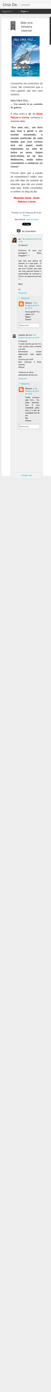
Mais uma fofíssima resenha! (27, 26)
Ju (19, 239)
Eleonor (26, 215)
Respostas (25, 298)
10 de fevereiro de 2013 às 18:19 (32, 305)
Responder (22, 293)
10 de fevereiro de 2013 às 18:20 (32, 391)
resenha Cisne (32, 219)
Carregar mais (26, 475)
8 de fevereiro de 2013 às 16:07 (28, 336)
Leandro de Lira (25, 335)
